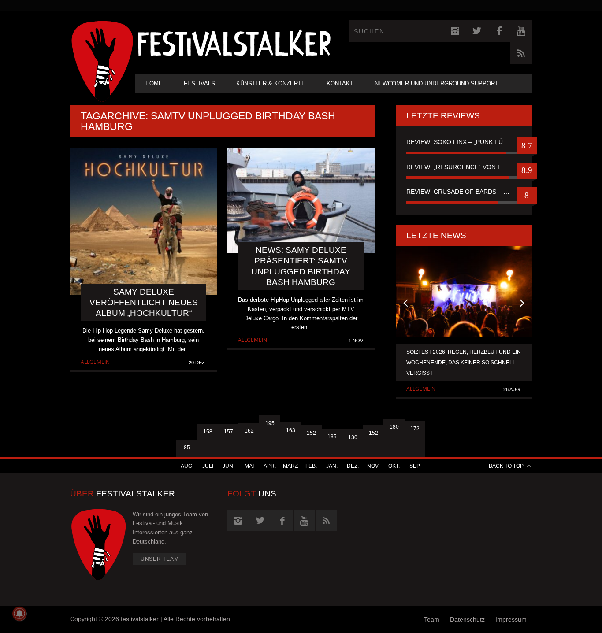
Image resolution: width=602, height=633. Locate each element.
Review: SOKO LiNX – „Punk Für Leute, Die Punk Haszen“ (463, 141)
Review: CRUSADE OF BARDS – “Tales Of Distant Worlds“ (463, 191)
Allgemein (95, 362)
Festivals (199, 83)
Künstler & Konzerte (270, 83)
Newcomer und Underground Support (436, 83)
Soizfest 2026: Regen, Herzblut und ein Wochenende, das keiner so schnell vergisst (463, 362)
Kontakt (340, 83)
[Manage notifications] (19, 614)
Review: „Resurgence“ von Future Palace (463, 166)
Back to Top (506, 466)
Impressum (511, 619)
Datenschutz (467, 619)
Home (154, 83)
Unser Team (160, 559)
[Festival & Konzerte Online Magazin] (234, 42)
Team (431, 619)
